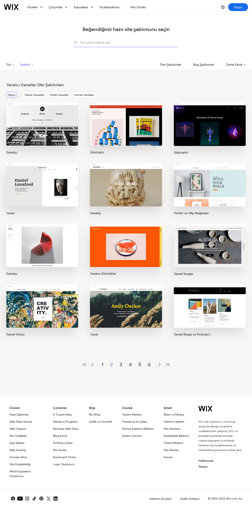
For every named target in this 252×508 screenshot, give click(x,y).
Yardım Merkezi (132, 414)
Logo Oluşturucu (64, 464)
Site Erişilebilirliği (20, 464)
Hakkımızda (205, 460)
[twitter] (48, 498)
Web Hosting (17, 450)
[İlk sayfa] (84, 364)
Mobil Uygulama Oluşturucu (19, 474)
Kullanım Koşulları (160, 499)
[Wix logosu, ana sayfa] (11, 7)
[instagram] (27, 498)
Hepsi (11, 95)
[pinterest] (41, 498)
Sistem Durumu (132, 436)
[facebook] (13, 498)
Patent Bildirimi (173, 443)
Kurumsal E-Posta (64, 457)
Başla (238, 7)
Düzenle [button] (42, 121)
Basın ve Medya (174, 414)
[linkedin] (55, 498)
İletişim (203, 466)
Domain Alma (18, 457)
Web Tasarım (17, 428)
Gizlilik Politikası (190, 499)
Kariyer (168, 457)
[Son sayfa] (167, 364)
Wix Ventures (172, 428)
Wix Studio (138, 7)
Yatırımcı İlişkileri (174, 421)
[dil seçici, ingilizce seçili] (223, 7)
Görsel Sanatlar (84, 95)
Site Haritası (171, 450)
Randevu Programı (65, 421)
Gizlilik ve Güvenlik (100, 421)
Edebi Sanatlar (59, 95)
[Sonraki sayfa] (159, 364)
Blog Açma (60, 436)
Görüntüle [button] (42, 132)
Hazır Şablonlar (19, 414)
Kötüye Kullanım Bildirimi (138, 428)
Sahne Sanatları (34, 95)
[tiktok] (34, 498)
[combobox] (129, 42)
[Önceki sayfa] (92, 364)
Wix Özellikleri (18, 436)
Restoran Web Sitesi (66, 428)
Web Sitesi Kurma (20, 421)
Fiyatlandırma (109, 7)
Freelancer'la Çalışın (134, 421)
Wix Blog (94, 414)
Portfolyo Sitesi (63, 443)
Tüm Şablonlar (170, 64)
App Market (16, 443)
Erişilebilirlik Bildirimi (176, 436)
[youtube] (20, 498)
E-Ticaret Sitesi (62, 414)
